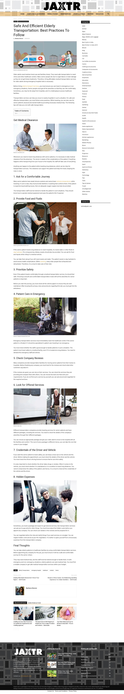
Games (84, 107)
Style (83, 172)
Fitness (84, 96)
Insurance (85, 134)
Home (22, 14)
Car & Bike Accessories (89, 61)
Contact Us (50, 691)
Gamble (84, 102)
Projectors (85, 153)
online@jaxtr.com (26, 676)
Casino (84, 64)
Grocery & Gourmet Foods (90, 113)
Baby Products (86, 34)
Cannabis (85, 56)
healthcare (45, 570)
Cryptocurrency (87, 72)
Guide (84, 115)
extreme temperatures (63, 181)
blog (83, 50)
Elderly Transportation (24, 570)
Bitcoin (84, 48)
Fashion (84, 88)
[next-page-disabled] (17, 629)
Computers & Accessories (36, 14)
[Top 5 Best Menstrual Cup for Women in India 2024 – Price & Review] (67, 613)
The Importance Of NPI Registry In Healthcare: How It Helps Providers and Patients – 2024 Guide (45, 623)
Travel (84, 186)
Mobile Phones (52, 14)
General (84, 110)
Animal (84, 29)
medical (52, 570)
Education (99, 14)
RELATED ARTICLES (20, 603)
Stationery (85, 170)
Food (83, 99)
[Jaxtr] (62, 6)
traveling (43, 261)
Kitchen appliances (88, 137)
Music (84, 145)
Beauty (84, 39)
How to (84, 132)
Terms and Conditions (61, 691)
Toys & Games (86, 183)
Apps (83, 31)
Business (85, 53)
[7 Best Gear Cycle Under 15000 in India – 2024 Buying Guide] (51, 656)
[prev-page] (15, 629)
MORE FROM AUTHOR (34, 603)
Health (20, 19)
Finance (84, 94)
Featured (85, 91)
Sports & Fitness (79, 14)
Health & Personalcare (23, 21)
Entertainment (86, 86)
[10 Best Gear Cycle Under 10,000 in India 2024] (51, 673)
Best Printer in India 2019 (90, 45)
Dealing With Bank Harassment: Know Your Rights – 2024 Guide (26, 578)
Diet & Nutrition (87, 75)
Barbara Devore (19, 38)
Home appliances (87, 126)
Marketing (85, 140)
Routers (90, 14)
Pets (83, 151)
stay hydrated (18, 252)
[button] (108, 14)
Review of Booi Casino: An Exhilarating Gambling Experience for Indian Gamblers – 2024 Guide (62, 578)
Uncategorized (86, 189)
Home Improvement (88, 129)
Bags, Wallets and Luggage (90, 37)
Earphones (85, 77)
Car (83, 58)
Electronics (85, 83)
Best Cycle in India (87, 42)
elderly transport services (30, 86)
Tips (83, 178)
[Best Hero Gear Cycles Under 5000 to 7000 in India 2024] (51, 665)
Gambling (85, 104)
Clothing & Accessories (89, 67)
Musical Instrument (88, 148)
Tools (83, 180)
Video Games (86, 191)
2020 (83, 26)
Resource (85, 156)
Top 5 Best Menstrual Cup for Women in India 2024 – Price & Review (65, 623)
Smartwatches (66, 14)
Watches (84, 194)
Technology (85, 175)
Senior (57, 570)
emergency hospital (36, 570)
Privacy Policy (73, 691)
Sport (83, 164)
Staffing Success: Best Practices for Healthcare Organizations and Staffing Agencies (23, 623)
